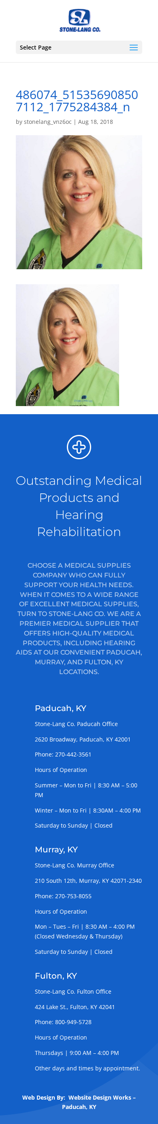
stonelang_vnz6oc (48, 121)
